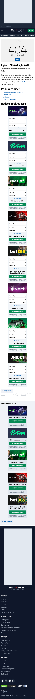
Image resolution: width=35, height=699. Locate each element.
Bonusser (12, 35)
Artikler (3, 604)
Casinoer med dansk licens (9, 630)
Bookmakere (4, 35)
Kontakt (3, 661)
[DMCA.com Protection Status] (8, 686)
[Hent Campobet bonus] (17, 181)
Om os (3, 663)
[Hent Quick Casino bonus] (17, 111)
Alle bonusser (7, 391)
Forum (27, 35)
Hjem (17, 59)
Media (32, 35)
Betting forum (5, 640)
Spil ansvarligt (5, 25)
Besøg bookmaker (17, 134)
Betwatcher (4, 643)
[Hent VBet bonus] (17, 288)
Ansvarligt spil (5, 653)
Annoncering (5, 666)
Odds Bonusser (5, 622)
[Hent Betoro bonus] (17, 216)
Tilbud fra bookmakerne (9, 99)
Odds (22, 35)
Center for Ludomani (7, 612)
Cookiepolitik (5, 674)
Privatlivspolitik (6, 671)
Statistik (3, 645)
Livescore (4, 648)
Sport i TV (4, 610)
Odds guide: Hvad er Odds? (9, 651)
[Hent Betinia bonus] (17, 146)
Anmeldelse (17, 128)
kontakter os (24, 82)
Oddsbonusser (7, 94)
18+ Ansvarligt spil (21, 696)
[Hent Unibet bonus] (17, 358)
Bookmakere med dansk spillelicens (12, 92)
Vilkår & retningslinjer (7, 669)
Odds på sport (5, 602)
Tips (18, 35)
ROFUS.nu (18, 25)
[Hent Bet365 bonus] (17, 251)
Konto (31, 31)
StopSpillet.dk (8, 26)
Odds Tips (4, 599)
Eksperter (4, 607)
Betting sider (6, 97)
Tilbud (3, 633)
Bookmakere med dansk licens (10, 627)
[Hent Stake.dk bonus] (17, 323)
